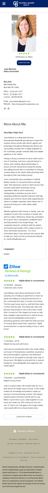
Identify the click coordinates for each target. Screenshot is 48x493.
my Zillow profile (11, 275)
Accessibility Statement (16, 457)
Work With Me (24, 63)
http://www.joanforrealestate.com (25, 104)
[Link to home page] (24, 3)
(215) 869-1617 (16, 94)
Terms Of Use (15, 453)
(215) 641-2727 (16, 91)
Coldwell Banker (18, 439)
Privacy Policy (32, 453)
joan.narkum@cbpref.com (19, 101)
